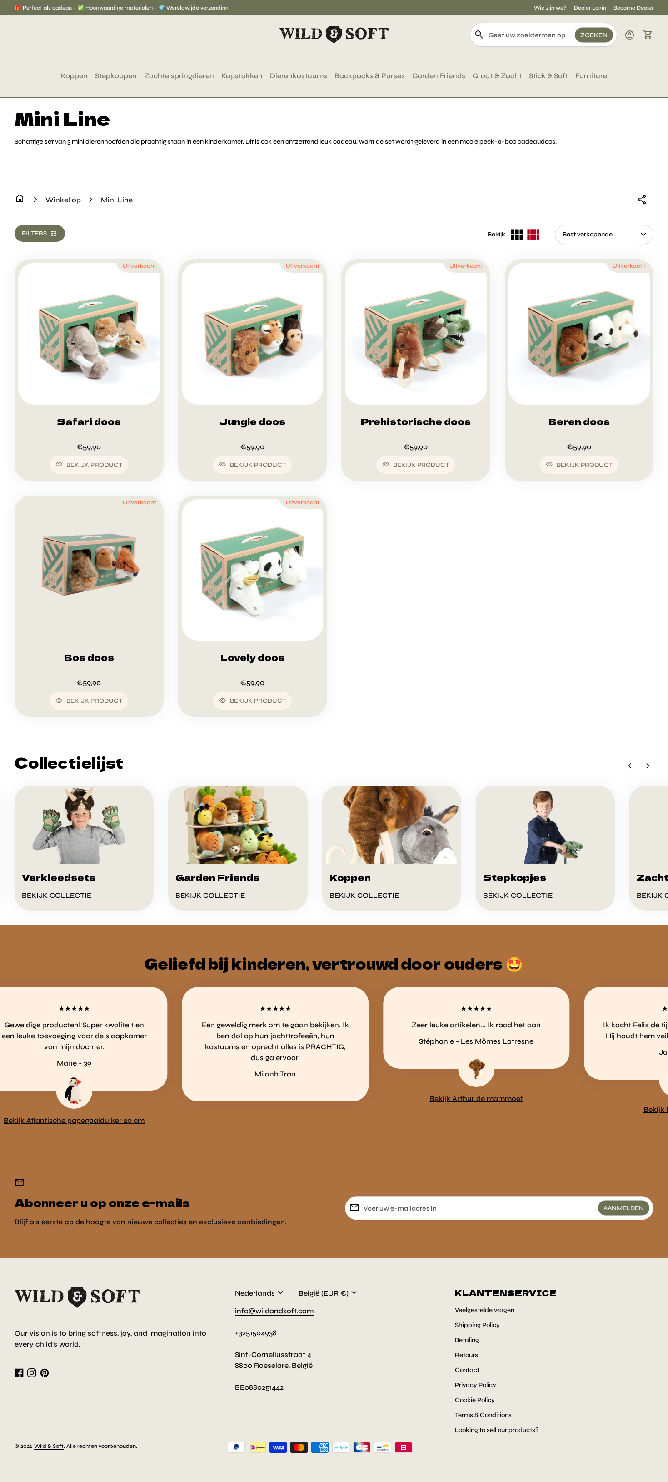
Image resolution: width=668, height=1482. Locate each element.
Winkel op (63, 199)
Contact (467, 1370)
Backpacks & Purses (369, 75)
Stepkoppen (116, 75)
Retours (466, 1355)
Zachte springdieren (179, 75)
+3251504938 (256, 1332)
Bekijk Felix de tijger (619, 1109)
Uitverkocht (139, 266)
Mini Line (117, 199)
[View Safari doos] (89, 334)
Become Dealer (633, 8)
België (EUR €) (329, 1292)
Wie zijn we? (550, 8)
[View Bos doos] (89, 570)
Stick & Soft (548, 75)
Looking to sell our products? (497, 1430)
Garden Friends (438, 75)
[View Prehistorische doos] (416, 334)
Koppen (74, 75)
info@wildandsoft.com (274, 1311)
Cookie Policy (475, 1400)
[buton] (260, 1292)
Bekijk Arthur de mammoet (418, 1098)
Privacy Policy (475, 1385)
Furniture (591, 75)
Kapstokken (242, 75)
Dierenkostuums (298, 75)
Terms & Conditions (483, 1415)
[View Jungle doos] (253, 334)
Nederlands (260, 1292)
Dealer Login (590, 8)
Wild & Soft (49, 1446)
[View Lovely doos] (253, 570)
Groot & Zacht (497, 75)
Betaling (467, 1340)
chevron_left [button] (629, 766)
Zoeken (594, 35)
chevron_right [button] (648, 766)
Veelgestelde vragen (484, 1310)
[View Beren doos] (579, 334)
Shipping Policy (477, 1325)
